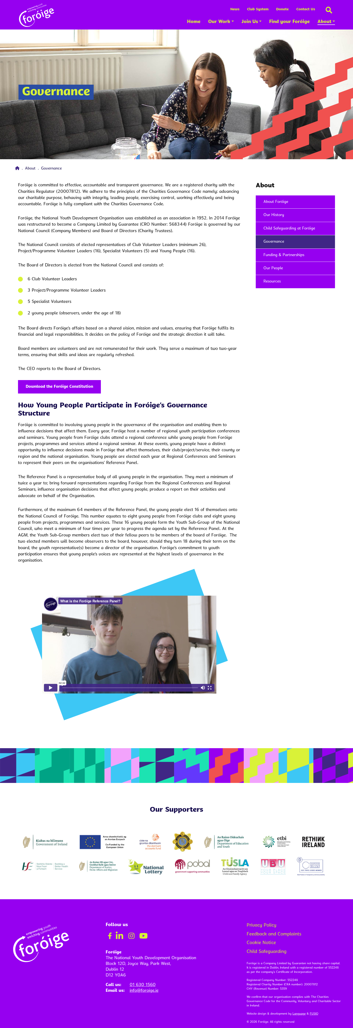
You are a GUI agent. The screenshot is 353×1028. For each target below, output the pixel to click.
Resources (272, 281)
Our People (273, 268)
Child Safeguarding (266, 952)
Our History (273, 215)
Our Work (219, 22)
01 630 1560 (143, 985)
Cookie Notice (261, 943)
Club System (257, 9)
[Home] (18, 168)
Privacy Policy (261, 925)
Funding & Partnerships (283, 255)
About (324, 22)
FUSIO (314, 1013)
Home (194, 22)
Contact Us (305, 9)
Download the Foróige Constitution (59, 387)
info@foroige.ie (144, 991)
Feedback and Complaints (274, 934)
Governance (273, 242)
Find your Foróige (289, 22)
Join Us (250, 22)
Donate (282, 9)
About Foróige (275, 202)
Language (299, 1013)
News (234, 9)
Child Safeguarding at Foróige (289, 228)
